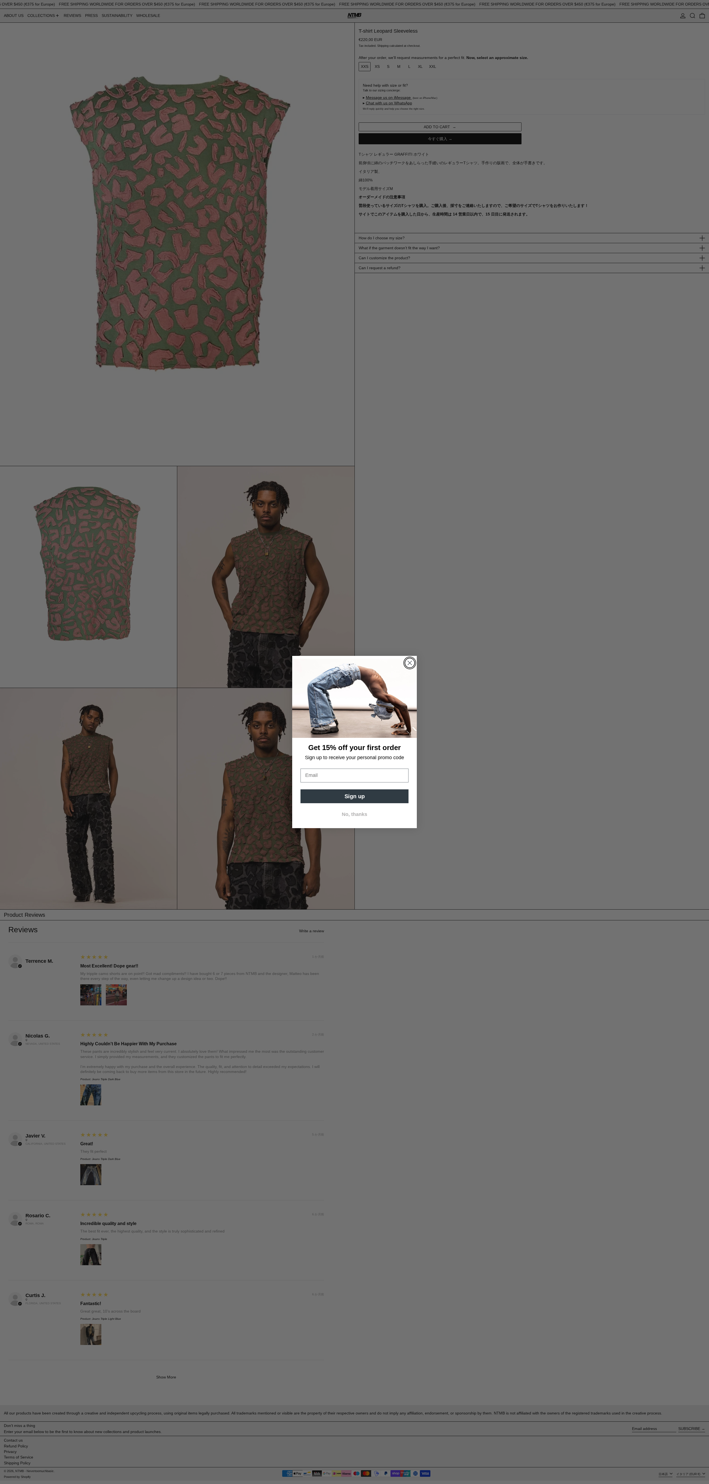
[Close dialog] (410, 663)
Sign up (355, 796)
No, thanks (354, 814)
